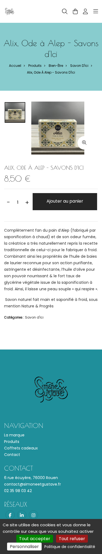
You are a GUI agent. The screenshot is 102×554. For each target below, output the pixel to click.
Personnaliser (24, 546)
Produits (35, 65)
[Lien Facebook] (10, 515)
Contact (12, 455)
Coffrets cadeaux (21, 448)
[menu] (95, 11)
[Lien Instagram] (33, 515)
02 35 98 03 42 (18, 491)
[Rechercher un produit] (64, 11)
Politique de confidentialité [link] (69, 546)
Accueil (15, 65)
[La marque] (9, 11)
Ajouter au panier (65, 201)
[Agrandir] (84, 143)
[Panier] (75, 11)
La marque (14, 435)
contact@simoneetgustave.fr (32, 484)
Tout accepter (34, 539)
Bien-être (56, 65)
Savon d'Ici (79, 65)
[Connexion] (85, 11)
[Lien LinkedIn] (21, 515)
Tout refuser (72, 539)
